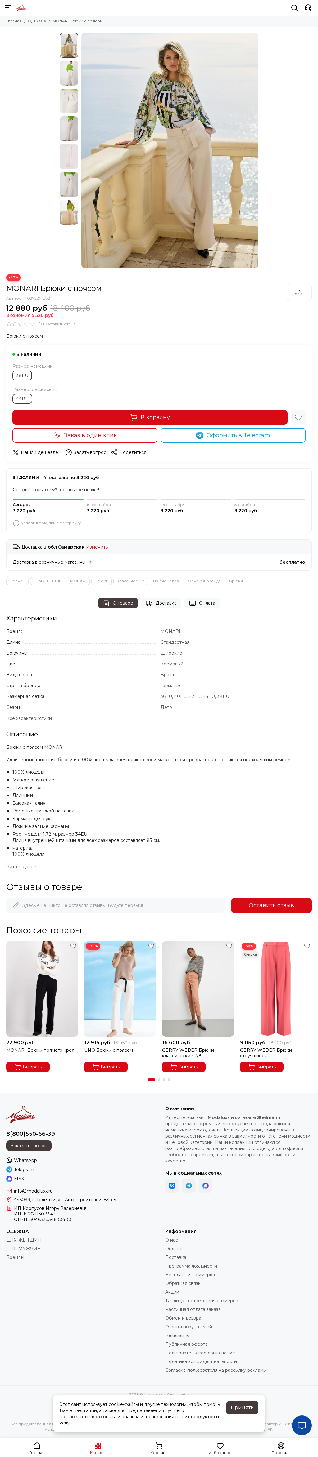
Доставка (166, 603)
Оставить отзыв (271, 905)
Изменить (97, 547)
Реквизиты (177, 1335)
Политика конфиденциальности (201, 1361)
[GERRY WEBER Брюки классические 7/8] (198, 989)
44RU (22, 399)
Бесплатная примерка (190, 1274)
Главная (14, 21)
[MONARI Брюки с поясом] (169, 150)
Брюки (101, 581)
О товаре (123, 603)
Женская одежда (204, 581)
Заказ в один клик (90, 435)
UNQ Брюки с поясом (108, 1050)
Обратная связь (182, 1283)
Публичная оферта (186, 1344)
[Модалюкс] (21, 7)
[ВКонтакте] (172, 1186)
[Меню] (8, 8)
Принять (242, 1407)
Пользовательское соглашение (200, 1353)
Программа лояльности (191, 1266)
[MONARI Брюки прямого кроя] (42, 989)
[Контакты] (308, 8)
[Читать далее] (21, 866)
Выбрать (32, 1067)
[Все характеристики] (29, 718)
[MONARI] (299, 292)
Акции (172, 1292)
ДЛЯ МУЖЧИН (23, 1248)
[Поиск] (294, 8)
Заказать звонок (29, 1145)
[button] (84, 150)
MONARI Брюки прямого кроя (40, 1050)
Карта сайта (177, 1394)
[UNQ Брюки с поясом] (120, 989)
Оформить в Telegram (238, 435)
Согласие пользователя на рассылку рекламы (215, 1370)
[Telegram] (189, 1186)
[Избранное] (298, 417)
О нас (171, 1240)
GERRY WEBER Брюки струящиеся (266, 1053)
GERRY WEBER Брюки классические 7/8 (188, 1053)
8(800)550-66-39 (30, 1134)
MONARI (78, 581)
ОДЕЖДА (37, 21)
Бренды (17, 581)
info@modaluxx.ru (33, 1191)
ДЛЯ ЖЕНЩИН (48, 581)
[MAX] (205, 1186)
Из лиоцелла (166, 581)
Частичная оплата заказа (193, 1309)
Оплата (207, 603)
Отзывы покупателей (188, 1327)
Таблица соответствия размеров (201, 1301)
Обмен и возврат (184, 1318)
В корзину (155, 417)
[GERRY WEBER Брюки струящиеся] (276, 989)
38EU (22, 375)
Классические (131, 581)
